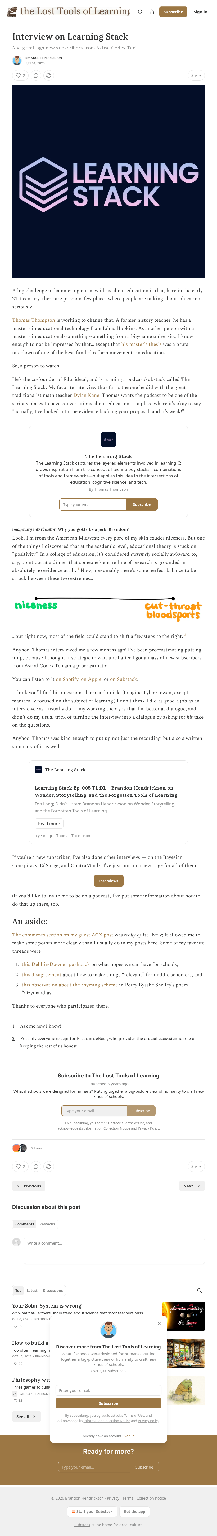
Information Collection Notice (107, 1420)
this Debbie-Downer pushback (56, 964)
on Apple (91, 679)
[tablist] (35, 1224)
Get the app (134, 1511)
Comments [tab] (24, 1224)
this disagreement (41, 975)
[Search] (140, 11)
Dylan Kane (86, 395)
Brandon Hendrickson (43, 58)
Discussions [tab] (53, 1290)
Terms (128, 1498)
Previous (32, 1186)
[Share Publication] (152, 11)
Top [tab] (18, 1290)
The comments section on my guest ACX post (62, 935)
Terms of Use (134, 1415)
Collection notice (151, 1498)
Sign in (200, 11)
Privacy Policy (148, 1420)
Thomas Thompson (33, 320)
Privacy (113, 1498)
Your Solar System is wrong (46, 1305)
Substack (82, 1524)
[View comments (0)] (36, 75)
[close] (159, 1323)
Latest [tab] (32, 1290)
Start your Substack (94, 1511)
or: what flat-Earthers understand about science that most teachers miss (77, 1313)
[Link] (5, 921)
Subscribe (173, 11)
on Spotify (67, 679)
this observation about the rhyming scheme (70, 985)
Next (188, 1186)
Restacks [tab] (47, 1224)
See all (22, 1416)
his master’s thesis (141, 344)
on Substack (123, 679)
